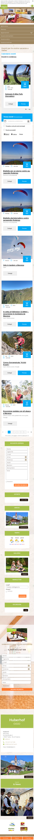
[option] (17, 86)
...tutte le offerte (24, 499)
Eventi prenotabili (11, 130)
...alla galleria (24, 574)
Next (28, 16)
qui (12, 2)
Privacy (21, 836)
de (30, 6)
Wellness (3, 29)
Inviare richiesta (21, 485)
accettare (10, 591)
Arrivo (7, 739)
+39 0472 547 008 (10, 742)
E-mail (7, 585)
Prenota (23, 104)
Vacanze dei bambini (7, 36)
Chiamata (28, 838)
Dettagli (11, 104)
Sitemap (26, 836)
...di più (25, 610)
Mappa (17, 838)
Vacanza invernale (6, 42)
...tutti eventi (29, 817)
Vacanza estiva (5, 39)
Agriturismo (4, 26)
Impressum (16, 836)
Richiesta (5, 838)
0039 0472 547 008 (18, 650)
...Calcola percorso (23, 527)
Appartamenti (5, 33)
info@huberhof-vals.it (11, 744)
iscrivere (22, 596)
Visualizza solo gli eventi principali (15, 126)
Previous (6, 16)
